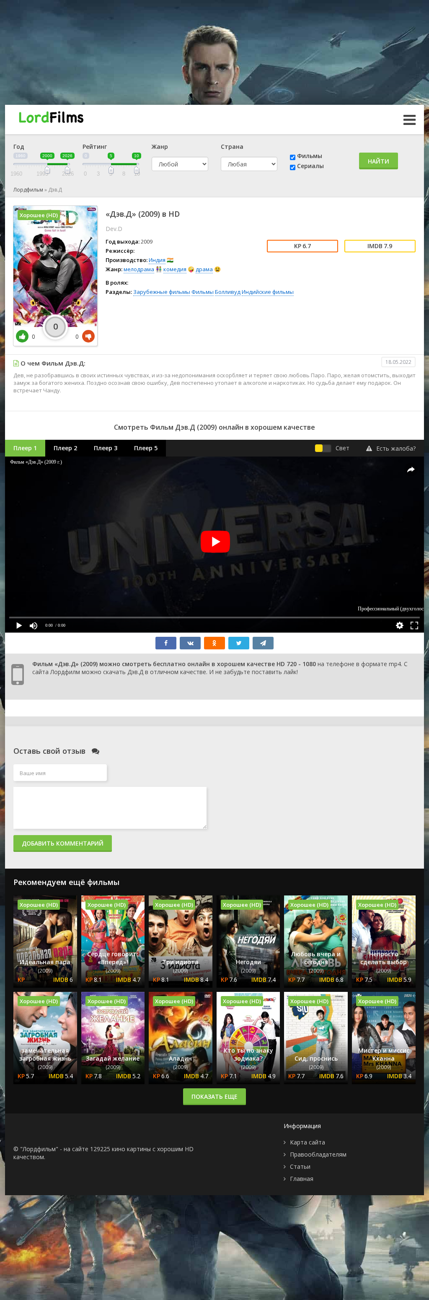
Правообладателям (318, 1154)
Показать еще (214, 1096)
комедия (174, 269)
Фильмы (309, 156)
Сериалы (310, 166)
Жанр (160, 146)
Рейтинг (95, 146)
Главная (301, 1179)
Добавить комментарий (62, 843)
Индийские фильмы (268, 292)
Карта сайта (307, 1142)
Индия (157, 260)
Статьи (300, 1166)
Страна (232, 146)
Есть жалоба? (396, 448)
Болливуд (227, 292)
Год (18, 146)
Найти (378, 161)
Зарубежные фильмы (161, 292)
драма (204, 269)
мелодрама (139, 269)
